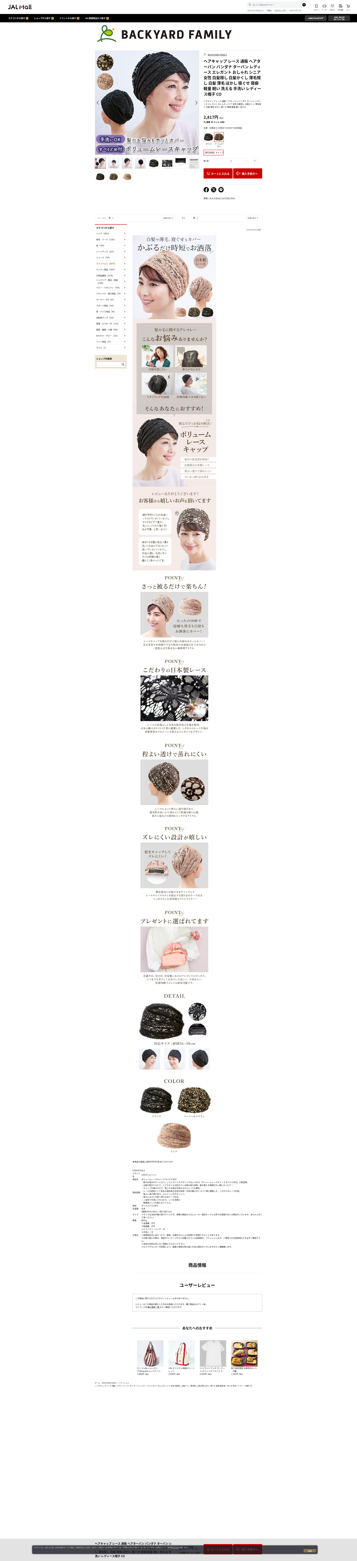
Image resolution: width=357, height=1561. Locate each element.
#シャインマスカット (256, 10)
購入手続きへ (250, 173)
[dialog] (175, 1549)
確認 (310, 1551)
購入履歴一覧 (154, 1307)
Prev (98, 102)
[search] (304, 4)
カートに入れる (220, 173)
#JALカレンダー (281, 10)
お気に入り (254, 160)
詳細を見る (168, 218)
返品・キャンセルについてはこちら (219, 198)
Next (195, 102)
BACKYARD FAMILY (217, 54)
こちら (176, 1547)
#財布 (269, 10)
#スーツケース (295, 10)
